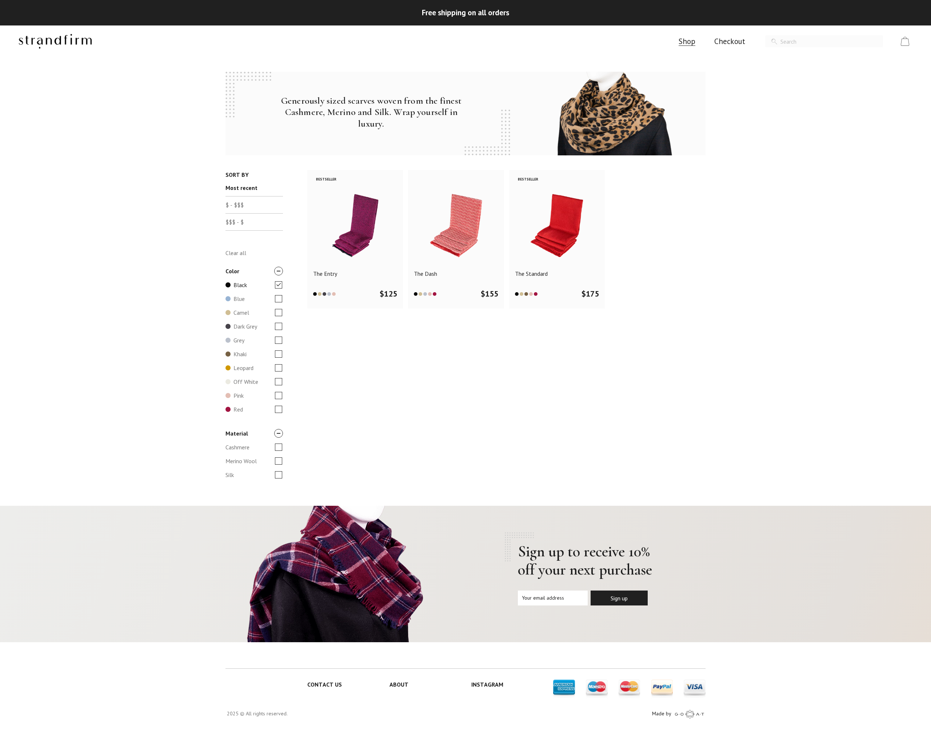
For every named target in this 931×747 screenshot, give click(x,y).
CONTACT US (324, 684)
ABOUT (398, 684)
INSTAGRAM (487, 684)
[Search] (774, 42)
